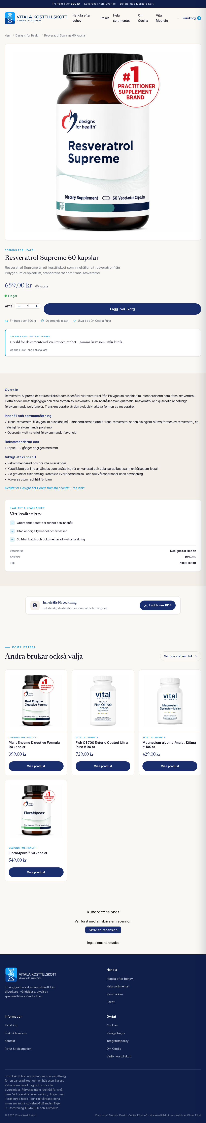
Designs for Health (27, 35)
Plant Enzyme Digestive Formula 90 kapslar (34, 745)
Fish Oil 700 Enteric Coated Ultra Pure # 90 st (102, 745)
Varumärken (115, 994)
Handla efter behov (81, 18)
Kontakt (10, 1041)
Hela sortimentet (121, 18)
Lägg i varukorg (122, 309)
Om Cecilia (143, 18)
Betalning (11, 1025)
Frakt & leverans (16, 1033)
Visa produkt (36, 766)
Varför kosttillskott (119, 1056)
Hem (7, 35)
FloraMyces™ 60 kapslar (28, 853)
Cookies (112, 1025)
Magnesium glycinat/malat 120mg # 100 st (169, 745)
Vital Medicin (162, 18)
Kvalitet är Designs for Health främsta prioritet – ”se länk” (45, 488)
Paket (105, 18)
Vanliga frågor (116, 1033)
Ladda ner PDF (160, 605)
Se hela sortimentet (178, 656)
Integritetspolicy (118, 1041)
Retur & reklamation (18, 1048)
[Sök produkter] (178, 18)
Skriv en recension (103, 930)
